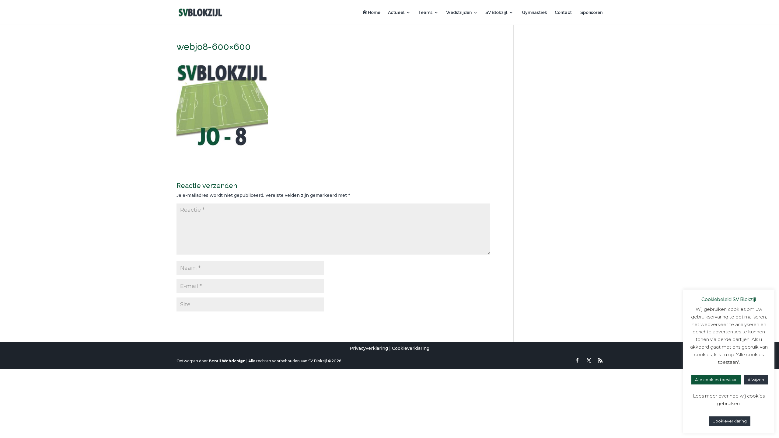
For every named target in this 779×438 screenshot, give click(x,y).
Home (373, 12)
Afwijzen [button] (756, 379)
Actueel (396, 12)
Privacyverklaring (369, 348)
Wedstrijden (459, 12)
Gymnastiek (534, 12)
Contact (563, 12)
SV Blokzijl (496, 12)
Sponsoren (591, 12)
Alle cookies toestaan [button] (716, 379)
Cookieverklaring (410, 348)
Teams (425, 12)
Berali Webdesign (227, 361)
